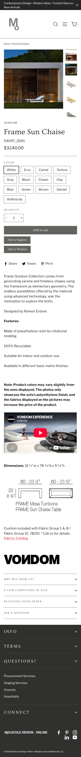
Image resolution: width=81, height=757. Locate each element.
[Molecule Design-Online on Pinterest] (67, 732)
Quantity (11, 210)
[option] (33, 79)
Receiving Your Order (23, 601)
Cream (43, 180)
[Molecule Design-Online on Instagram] (75, 732)
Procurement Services (19, 676)
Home (7, 43)
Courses (10, 690)
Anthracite (14, 199)
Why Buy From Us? (19, 579)
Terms (12, 646)
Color (9, 162)
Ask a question (16, 613)
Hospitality (11, 696)
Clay (60, 180)
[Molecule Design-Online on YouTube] (75, 737)
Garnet (62, 189)
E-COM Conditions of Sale (26, 590)
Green (26, 189)
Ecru (27, 170)
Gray (10, 180)
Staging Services (16, 683)
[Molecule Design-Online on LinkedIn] (67, 737)
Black (26, 180)
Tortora (62, 170)
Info (10, 631)
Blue (10, 189)
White (11, 170)
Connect (17, 712)
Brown (43, 189)
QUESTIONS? (20, 661)
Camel (43, 170)
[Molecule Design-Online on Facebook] (59, 732)
